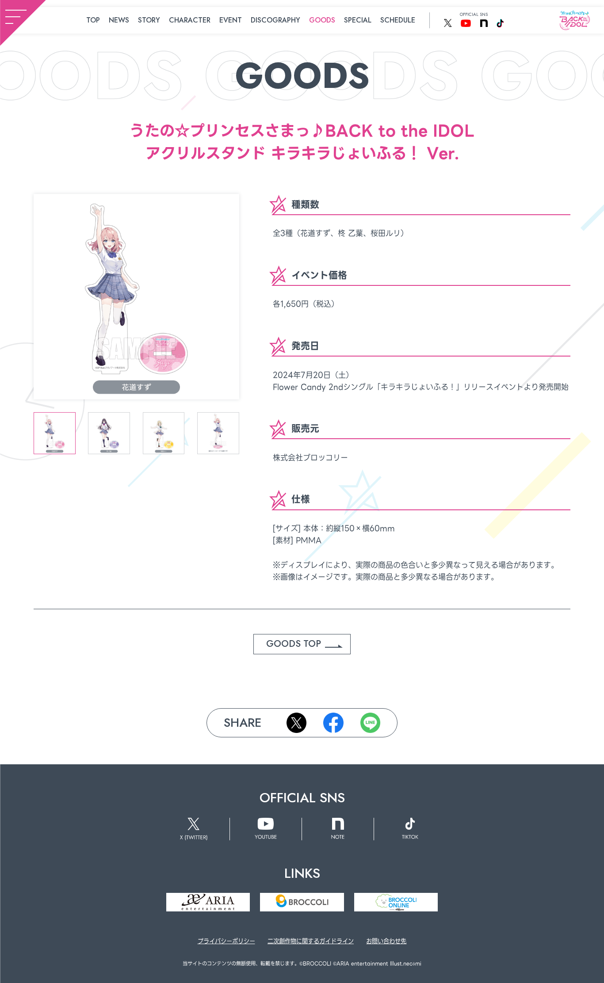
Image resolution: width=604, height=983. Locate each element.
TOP (93, 20)
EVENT (230, 20)
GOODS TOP (293, 643)
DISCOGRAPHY (275, 20)
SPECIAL (357, 20)
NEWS (119, 20)
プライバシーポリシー (226, 941)
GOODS (322, 20)
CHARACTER (189, 20)
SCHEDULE (397, 20)
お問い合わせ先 (386, 941)
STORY (149, 20)
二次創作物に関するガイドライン (311, 941)
